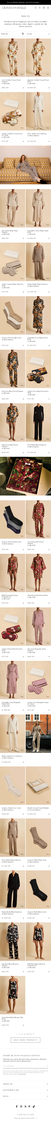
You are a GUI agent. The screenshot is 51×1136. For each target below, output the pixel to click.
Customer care (11, 1090)
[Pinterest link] (29, 1106)
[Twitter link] (25, 1106)
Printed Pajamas (25, 492)
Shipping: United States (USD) (24, 1118)
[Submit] (46, 1066)
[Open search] (35, 8)
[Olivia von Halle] (14, 8)
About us (8, 1084)
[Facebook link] (17, 1106)
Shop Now (25, 180)
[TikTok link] (34, 1106)
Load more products (25, 1040)
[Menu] (48, 8)
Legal (6, 1096)
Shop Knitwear (38, 749)
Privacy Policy (22, 1074)
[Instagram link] (21, 1106)
